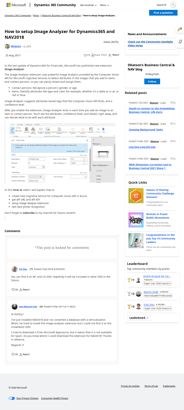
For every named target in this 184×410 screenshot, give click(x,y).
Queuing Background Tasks (146, 129)
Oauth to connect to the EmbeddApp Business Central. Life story (152, 110)
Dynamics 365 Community (55, 5)
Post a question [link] (163, 12)
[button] (161, 5)
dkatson (16, 46)
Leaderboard (137, 317)
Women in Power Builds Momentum (157, 215)
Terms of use (151, 386)
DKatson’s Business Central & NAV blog (61, 15)
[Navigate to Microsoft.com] (16, 5)
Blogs (36, 15)
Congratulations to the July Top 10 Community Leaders (160, 238)
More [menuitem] (103, 5)
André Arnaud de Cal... (157, 276)
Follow (152, 81)
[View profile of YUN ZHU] (138, 306)
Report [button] (115, 54)
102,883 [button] (161, 304)
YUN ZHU (149, 304)
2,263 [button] (27, 46)
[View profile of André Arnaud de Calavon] (138, 280)
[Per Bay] (14, 269)
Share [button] (104, 54)
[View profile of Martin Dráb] (138, 294)
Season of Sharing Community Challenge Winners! (160, 193)
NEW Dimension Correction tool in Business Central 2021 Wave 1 (150, 166)
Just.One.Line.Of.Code (142, 147)
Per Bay (23, 269)
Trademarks (169, 386)
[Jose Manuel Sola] (14, 307)
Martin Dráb (151, 292)
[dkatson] (7, 46)
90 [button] (41, 306)
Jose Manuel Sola (28, 306)
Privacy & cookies (130, 386)
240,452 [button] (164, 292)
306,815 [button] (149, 280)
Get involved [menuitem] (87, 5)
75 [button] (31, 269)
